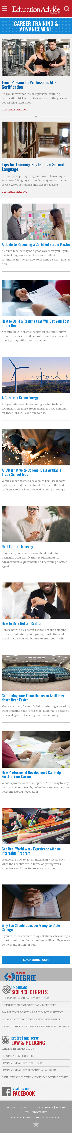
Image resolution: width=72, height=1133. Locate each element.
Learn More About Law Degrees (23, 1063)
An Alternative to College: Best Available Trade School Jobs (31, 472)
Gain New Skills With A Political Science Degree (35, 1077)
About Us (26, 1107)
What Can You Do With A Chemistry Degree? (32, 1019)
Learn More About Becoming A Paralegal (30, 1070)
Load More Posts (36, 959)
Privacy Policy (39, 1112)
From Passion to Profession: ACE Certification (29, 84)
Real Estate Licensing (17, 546)
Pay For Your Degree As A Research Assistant (32, 1012)
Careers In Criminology (18, 1048)
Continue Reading (14, 109)
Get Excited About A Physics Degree (26, 998)
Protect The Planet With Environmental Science (35, 1026)
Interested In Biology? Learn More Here (29, 1005)
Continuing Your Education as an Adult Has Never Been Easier (33, 697)
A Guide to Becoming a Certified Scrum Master (36, 244)
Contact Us (12, 1107)
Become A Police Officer (18, 1055)
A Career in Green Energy (20, 397)
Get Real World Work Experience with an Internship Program (31, 851)
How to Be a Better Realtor (22, 623)
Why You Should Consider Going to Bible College (31, 927)
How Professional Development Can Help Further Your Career (31, 774)
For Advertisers (43, 1107)
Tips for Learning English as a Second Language (33, 166)
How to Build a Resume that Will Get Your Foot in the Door (36, 323)
